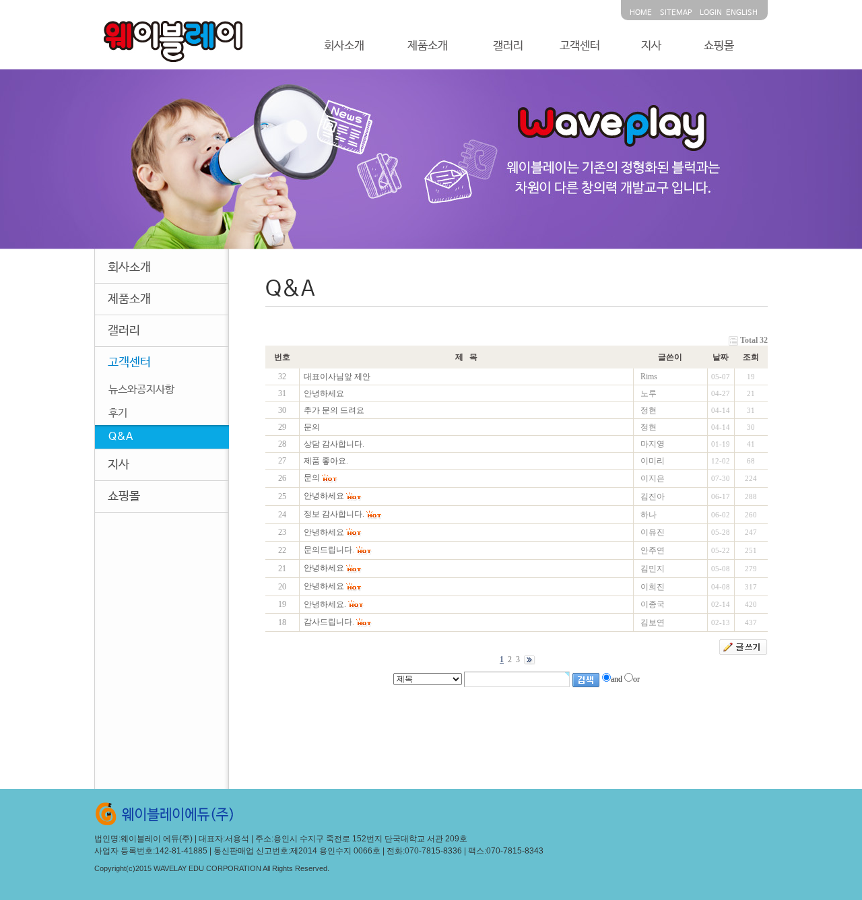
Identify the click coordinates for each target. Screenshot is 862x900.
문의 (312, 427)
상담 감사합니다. (334, 444)
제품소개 (427, 46)
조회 (751, 357)
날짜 (720, 357)
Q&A (120, 436)
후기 (117, 413)
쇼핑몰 (719, 46)
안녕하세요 (324, 393)
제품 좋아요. (326, 460)
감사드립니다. (329, 621)
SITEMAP (676, 13)
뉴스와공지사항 (141, 389)
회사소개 (344, 46)
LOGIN (711, 13)
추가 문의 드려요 (334, 410)
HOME (641, 13)
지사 (651, 46)
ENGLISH (742, 13)
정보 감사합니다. (334, 514)
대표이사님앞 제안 (337, 376)
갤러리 (508, 46)
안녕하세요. (325, 604)
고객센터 (580, 46)
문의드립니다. (329, 549)
